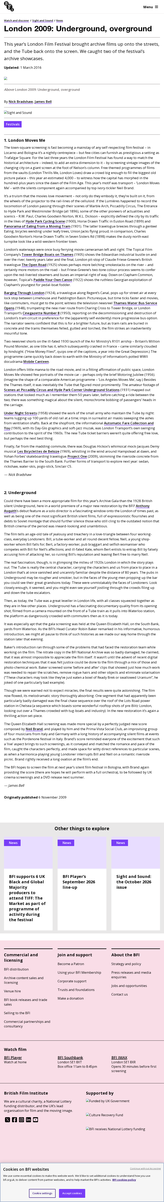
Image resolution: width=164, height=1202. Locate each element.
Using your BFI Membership (79, 972)
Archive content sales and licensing (24, 980)
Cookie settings (42, 1193)
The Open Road (34, 264)
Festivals (13, 124)
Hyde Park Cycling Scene (45, 221)
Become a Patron (71, 963)
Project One (77, 456)
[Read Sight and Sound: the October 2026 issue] (135, 883)
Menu (148, 7)
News (59, 20)
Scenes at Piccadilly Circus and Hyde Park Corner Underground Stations (62, 389)
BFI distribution (16, 969)
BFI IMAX (119, 1057)
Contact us (119, 994)
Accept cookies (72, 1193)
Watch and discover (16, 20)
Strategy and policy (126, 963)
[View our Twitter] (7, 1121)
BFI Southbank (70, 1057)
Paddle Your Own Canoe (52, 279)
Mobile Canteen (36, 361)
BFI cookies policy (124, 1180)
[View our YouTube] (35, 1121)
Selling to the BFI (17, 1013)
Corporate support (72, 981)
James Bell (43, 101)
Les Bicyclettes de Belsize (38, 451)
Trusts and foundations (76, 989)
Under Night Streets (20, 413)
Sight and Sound (42, 20)
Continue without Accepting (145, 1168)
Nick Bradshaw (21, 101)
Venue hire (12, 991)
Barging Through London (24, 292)
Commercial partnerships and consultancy (27, 1023)
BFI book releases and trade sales (25, 1002)
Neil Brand (34, 729)
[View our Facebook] (14, 1121)
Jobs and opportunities (129, 985)
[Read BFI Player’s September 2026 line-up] (82, 883)
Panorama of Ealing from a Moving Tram (37, 226)
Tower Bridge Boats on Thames (47, 254)
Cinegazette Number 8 (41, 313)
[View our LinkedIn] (28, 1121)
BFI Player (13, 1057)
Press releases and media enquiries (131, 974)
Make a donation (71, 998)
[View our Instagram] (21, 1121)
